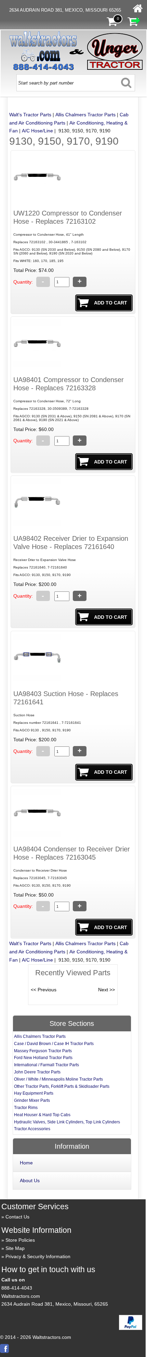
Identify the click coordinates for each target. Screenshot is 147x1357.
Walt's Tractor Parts (30, 114)
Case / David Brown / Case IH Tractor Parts (54, 1043)
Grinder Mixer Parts (32, 1100)
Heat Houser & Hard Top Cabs (42, 1114)
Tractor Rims (26, 1107)
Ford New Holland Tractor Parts (43, 1057)
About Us (30, 1180)
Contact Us (17, 1216)
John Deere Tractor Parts (37, 1072)
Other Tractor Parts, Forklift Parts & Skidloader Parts (61, 1086)
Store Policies (20, 1240)
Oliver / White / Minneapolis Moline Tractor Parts (58, 1079)
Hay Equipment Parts (33, 1093)
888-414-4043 (16, 1288)
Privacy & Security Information (37, 1256)
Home (26, 1162)
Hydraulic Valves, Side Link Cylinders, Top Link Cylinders (67, 1122)
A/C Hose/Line (37, 130)
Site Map (15, 1248)
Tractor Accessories (32, 1128)
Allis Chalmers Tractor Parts (85, 114)
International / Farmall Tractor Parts (46, 1064)
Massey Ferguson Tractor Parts (43, 1050)
